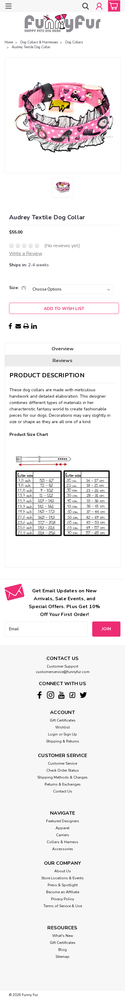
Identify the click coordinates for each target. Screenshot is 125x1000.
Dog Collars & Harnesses (39, 42)
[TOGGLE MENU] (8, 7)
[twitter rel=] (83, 695)
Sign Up (70, 734)
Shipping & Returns (62, 741)
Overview (63, 348)
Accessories (62, 849)
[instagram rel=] (50, 695)
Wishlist (62, 727)
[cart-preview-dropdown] (112, 6)
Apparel (62, 828)
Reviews (62, 360)
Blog (62, 949)
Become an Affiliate (62, 892)
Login (53, 734)
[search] (85, 7)
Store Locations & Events (62, 878)
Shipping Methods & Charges (62, 777)
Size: (17, 288)
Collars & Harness (62, 842)
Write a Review (25, 253)
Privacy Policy (62, 899)
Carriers (62, 835)
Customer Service (62, 763)
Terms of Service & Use (62, 906)
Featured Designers (62, 821)
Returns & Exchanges (63, 784)
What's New (62, 935)
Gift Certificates (63, 720)
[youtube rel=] (61, 695)
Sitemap (62, 956)
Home (9, 42)
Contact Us (62, 791)
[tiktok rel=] (72, 695)
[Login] (99, 7)
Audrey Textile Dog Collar (31, 47)
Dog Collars (74, 42)
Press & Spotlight (63, 885)
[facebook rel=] (39, 695)
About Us (62, 871)
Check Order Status (62, 770)
